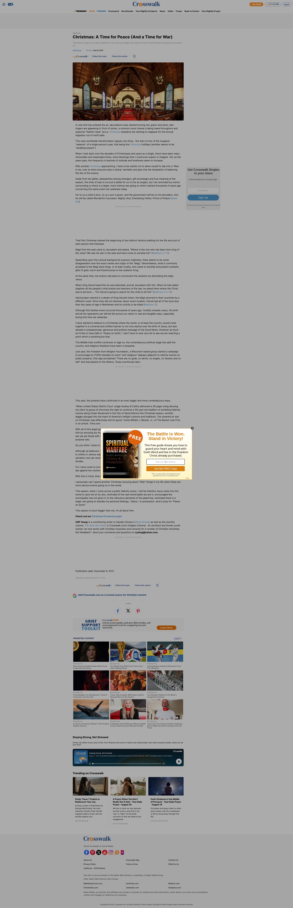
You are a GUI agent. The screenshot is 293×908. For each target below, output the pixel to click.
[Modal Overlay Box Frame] (146, 454)
